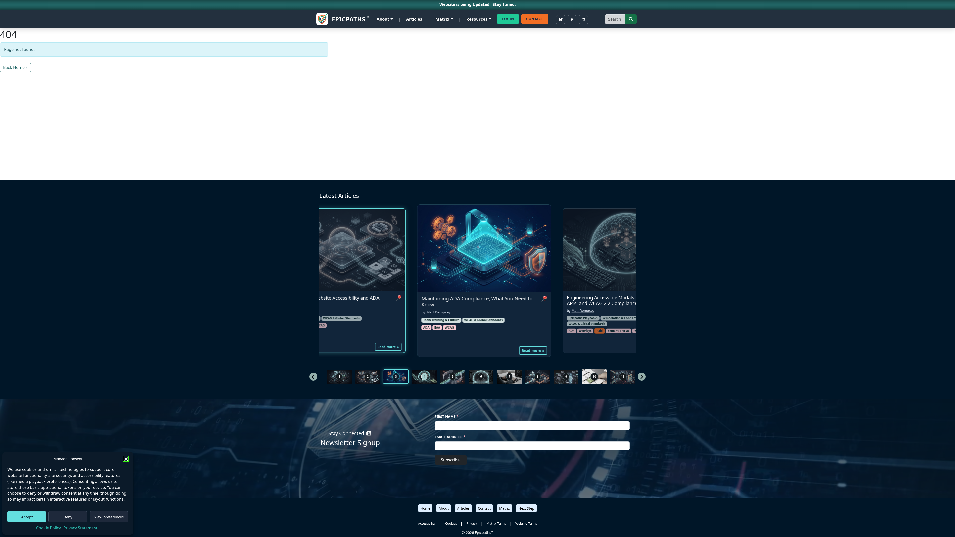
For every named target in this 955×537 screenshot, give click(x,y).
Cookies (451, 523)
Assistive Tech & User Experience (591, 318)
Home (425, 508)
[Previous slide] (313, 377)
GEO (606, 325)
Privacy (471, 523)
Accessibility (427, 523)
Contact (534, 18)
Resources (476, 19)
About (383, 19)
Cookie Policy (48, 528)
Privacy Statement (80, 528)
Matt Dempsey (440, 310)
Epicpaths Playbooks (440, 318)
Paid (457, 331)
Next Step (526, 508)
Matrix (442, 19)
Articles (414, 19)
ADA (429, 331)
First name (447, 416)
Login (508, 18)
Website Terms (526, 523)
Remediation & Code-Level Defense (485, 318)
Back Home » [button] (15, 67)
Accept (27, 516)
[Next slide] (642, 377)
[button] (125, 458)
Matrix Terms (496, 523)
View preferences (109, 516)
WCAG (496, 331)
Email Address (450, 436)
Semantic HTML (476, 331)
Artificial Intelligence (584, 325)
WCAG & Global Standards (341, 320)
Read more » (390, 350)
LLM (617, 325)
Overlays (443, 331)
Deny (67, 516)
